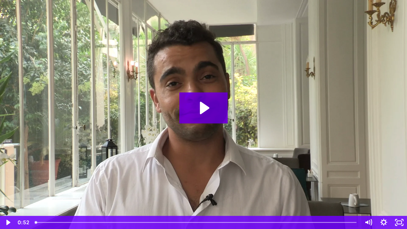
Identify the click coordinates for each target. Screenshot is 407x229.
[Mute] (368, 222)
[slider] (196, 222)
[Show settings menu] (384, 222)
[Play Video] (7, 222)
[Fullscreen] (399, 222)
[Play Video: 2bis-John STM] (203, 107)
